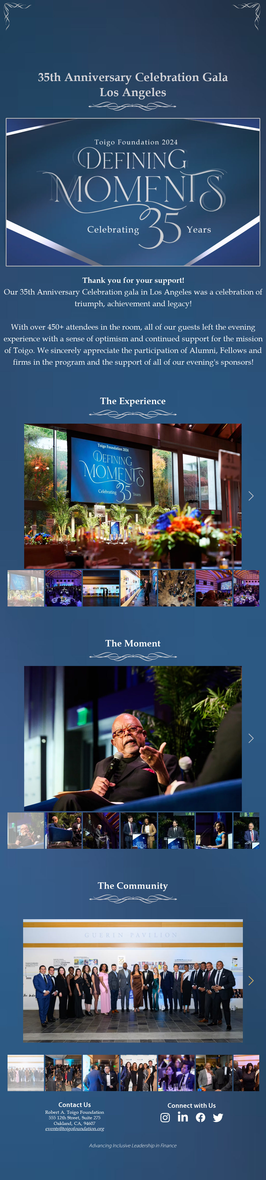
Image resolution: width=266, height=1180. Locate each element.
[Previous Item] (15, 496)
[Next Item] (251, 496)
